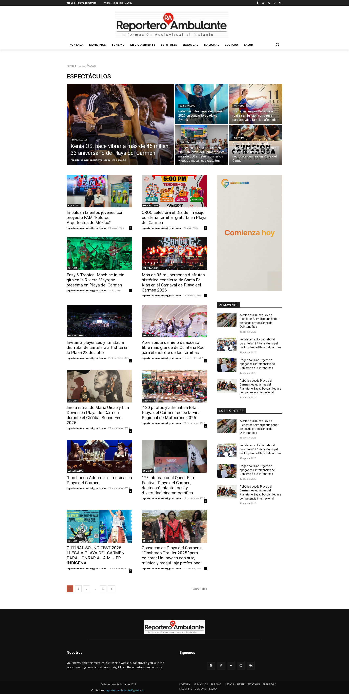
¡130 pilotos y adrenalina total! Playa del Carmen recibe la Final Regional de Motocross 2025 (172, 412)
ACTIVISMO (239, 106)
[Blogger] (211, 666)
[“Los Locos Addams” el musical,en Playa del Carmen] (99, 456)
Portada (71, 66)
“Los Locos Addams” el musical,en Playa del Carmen (99, 480)
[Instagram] (263, 3)
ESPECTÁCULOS (79, 140)
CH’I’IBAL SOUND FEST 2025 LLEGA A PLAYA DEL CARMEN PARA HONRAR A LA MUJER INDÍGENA (96, 555)
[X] (269, 3)
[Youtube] (280, 3)
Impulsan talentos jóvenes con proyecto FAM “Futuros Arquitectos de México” (95, 217)
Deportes (148, 400)
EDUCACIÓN (74, 205)
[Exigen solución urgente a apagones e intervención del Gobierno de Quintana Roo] (227, 365)
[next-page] (111, 588)
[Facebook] (257, 3)
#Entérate (148, 335)
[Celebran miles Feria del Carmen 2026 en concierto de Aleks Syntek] (201, 104)
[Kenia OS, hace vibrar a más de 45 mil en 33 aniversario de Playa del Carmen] (120, 124)
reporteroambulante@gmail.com (86, 227)
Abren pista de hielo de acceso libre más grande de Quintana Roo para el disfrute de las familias (173, 347)
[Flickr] (231, 666)
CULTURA (72, 268)
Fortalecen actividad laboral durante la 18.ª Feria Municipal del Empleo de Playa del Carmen (260, 343)
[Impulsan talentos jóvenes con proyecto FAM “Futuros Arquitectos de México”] (99, 191)
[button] (277, 45)
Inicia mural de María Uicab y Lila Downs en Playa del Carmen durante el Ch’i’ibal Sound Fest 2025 (98, 415)
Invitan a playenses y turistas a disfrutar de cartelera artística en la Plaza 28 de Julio (97, 347)
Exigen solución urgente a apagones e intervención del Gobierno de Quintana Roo (257, 364)
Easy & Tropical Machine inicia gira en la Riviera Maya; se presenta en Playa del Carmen (95, 280)
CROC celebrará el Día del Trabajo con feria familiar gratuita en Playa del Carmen (174, 217)
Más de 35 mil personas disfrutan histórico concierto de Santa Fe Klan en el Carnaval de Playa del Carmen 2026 (173, 283)
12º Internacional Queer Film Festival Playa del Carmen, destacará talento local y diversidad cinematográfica (168, 485)
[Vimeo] (274, 3)
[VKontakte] (251, 666)
